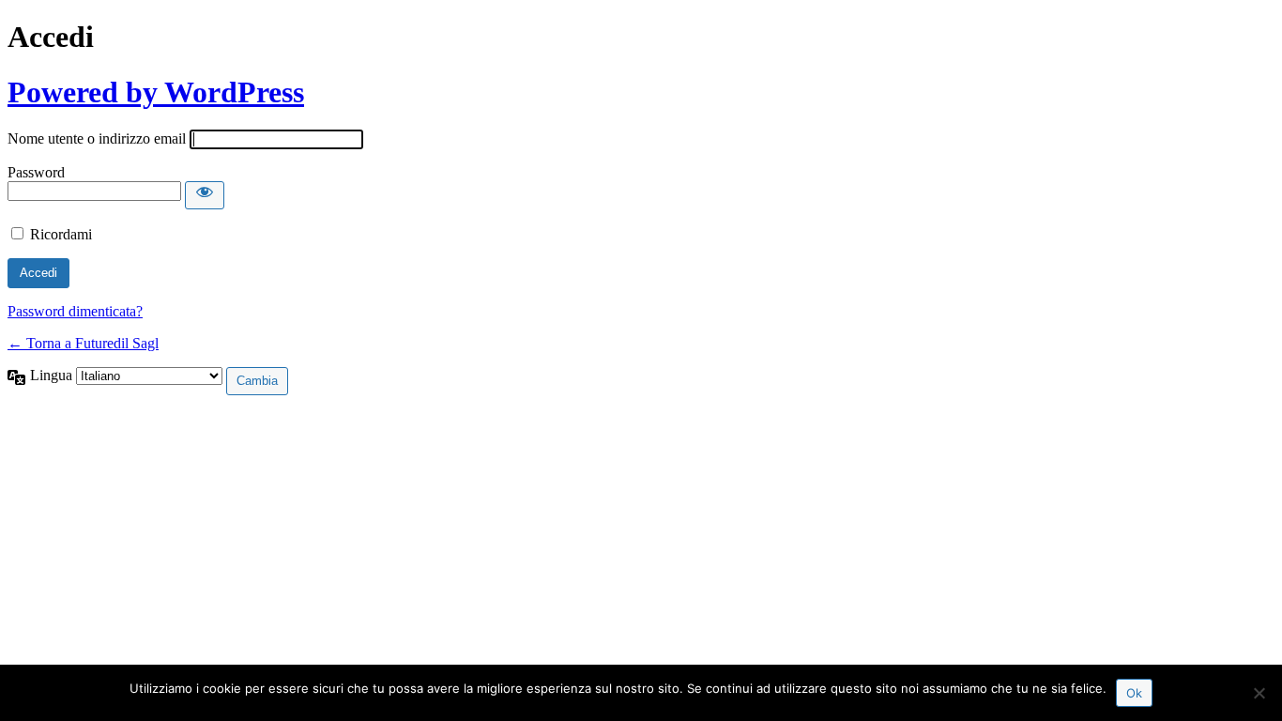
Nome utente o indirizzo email (97, 138)
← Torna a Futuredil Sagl (83, 343)
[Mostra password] (204, 195)
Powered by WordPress (156, 92)
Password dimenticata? (75, 311)
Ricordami (61, 234)
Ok (1134, 692)
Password (36, 172)
